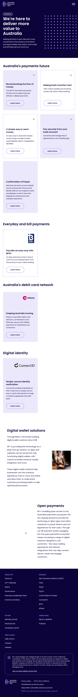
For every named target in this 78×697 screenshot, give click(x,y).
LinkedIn (8, 647)
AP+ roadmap (10, 583)
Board (7, 587)
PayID (41, 587)
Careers (8, 643)
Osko (41, 583)
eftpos (41, 608)
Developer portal (12, 628)
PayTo (41, 591)
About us (8, 578)
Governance (10, 591)
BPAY (41, 604)
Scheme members (12, 600)
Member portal (11, 619)
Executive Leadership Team (16, 595)
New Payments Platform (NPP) (51, 578)
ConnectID (43, 600)
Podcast (42, 623)
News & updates (45, 619)
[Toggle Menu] (73, 4)
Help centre (9, 639)
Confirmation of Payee (48, 595)
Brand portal (10, 623)
